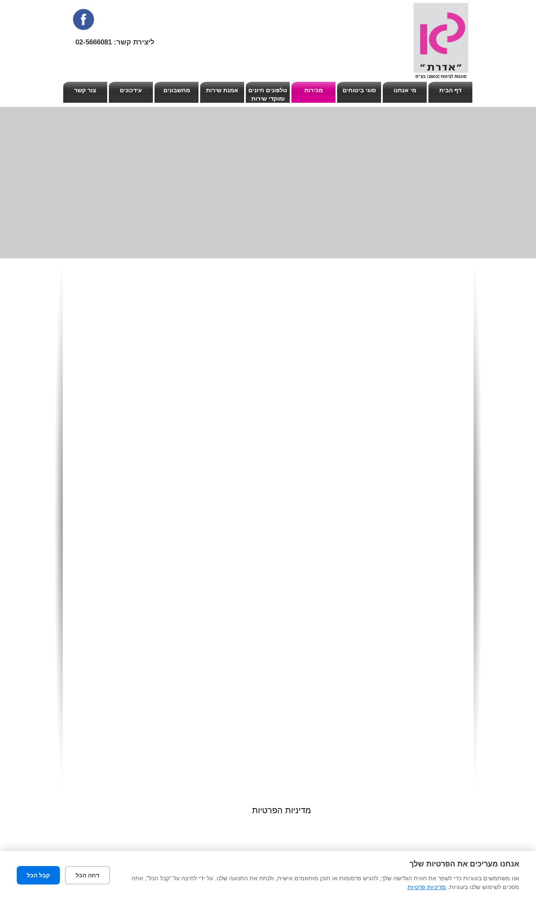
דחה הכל (87, 875)
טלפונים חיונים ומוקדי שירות (267, 94)
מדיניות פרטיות (426, 887)
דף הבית (450, 90)
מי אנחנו (405, 90)
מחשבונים (176, 90)
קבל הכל (38, 875)
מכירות (313, 90)
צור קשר (85, 90)
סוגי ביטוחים (359, 90)
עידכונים (131, 90)
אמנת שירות (222, 90)
